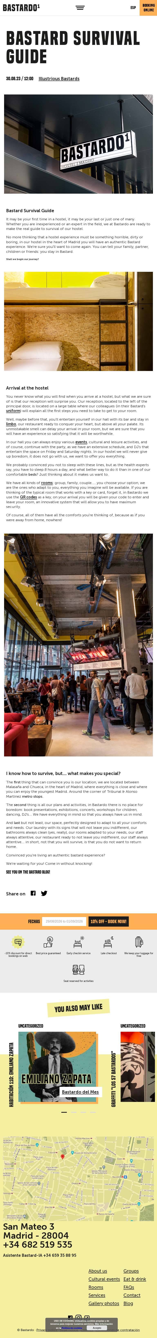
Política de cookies (72, 1327)
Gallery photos (104, 1303)
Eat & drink (134, 1279)
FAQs (128, 1287)
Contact (131, 1295)
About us (98, 1271)
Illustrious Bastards (59, 78)
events (81, 442)
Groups (131, 1271)
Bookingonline (149, 7)
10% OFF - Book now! (109, 921)
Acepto (97, 1328)
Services (97, 1295)
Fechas (34, 921)
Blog (128, 1303)
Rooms (96, 1287)
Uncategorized (30, 1026)
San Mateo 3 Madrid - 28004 (36, 1231)
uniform (13, 411)
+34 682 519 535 (37, 1244)
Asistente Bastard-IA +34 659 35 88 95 (39, 1255)
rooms (47, 483)
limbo (11, 424)
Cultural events (104, 1279)
